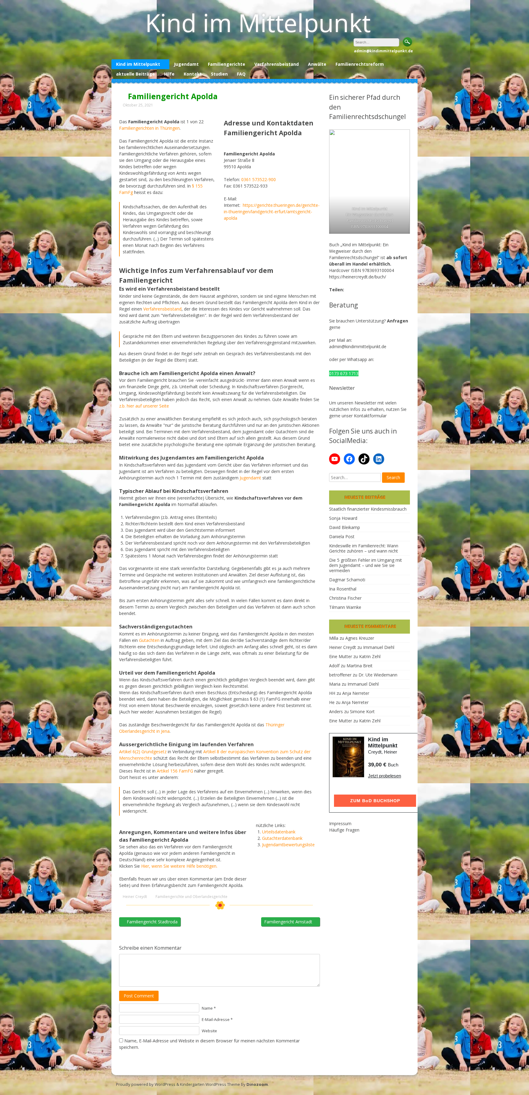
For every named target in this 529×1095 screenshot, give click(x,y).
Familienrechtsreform (360, 64)
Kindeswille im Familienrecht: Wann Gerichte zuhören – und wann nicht (363, 548)
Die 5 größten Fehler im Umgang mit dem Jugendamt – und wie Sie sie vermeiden (365, 565)
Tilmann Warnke (345, 607)
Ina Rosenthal (342, 589)
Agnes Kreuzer (359, 638)
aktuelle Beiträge (135, 74)
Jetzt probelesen (384, 775)
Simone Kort (362, 711)
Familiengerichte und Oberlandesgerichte (191, 897)
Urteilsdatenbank (278, 832)
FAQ (241, 74)
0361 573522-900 (258, 179)
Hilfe (169, 74)
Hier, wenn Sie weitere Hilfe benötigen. (179, 866)
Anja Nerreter (355, 693)
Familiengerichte (226, 64)
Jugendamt (186, 64)
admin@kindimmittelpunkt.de (357, 346)
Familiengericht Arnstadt (288, 922)
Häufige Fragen (344, 830)
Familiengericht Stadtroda (152, 922)
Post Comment (139, 996)
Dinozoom (257, 1084)
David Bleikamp (344, 527)
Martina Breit (360, 666)
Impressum (340, 823)
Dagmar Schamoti (347, 580)
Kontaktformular (370, 416)
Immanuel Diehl (378, 647)
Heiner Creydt (135, 897)
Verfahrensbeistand (276, 64)
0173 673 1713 (343, 373)
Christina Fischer (345, 598)
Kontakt (193, 74)
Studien (219, 74)
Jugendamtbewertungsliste (288, 844)
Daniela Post (342, 536)
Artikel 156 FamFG (175, 771)
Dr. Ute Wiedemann (377, 675)
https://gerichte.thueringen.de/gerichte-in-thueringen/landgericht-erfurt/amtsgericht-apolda (272, 211)
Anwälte (317, 64)
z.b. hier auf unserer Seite (144, 406)
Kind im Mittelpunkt (258, 22)
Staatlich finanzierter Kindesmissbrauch (368, 509)
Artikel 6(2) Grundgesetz (143, 751)
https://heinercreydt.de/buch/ (357, 277)
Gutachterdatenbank (282, 838)
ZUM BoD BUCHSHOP (375, 800)
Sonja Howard (343, 518)
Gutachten (149, 640)
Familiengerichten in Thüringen (149, 128)
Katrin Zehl (370, 656)
